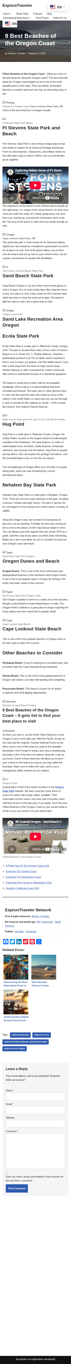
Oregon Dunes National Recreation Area (25, 1042)
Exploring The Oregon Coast (21, 871)
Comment (12, 1131)
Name (10, 1090)
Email (10, 1104)
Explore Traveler (16, 53)
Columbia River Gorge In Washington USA (29, 882)
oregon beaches (20, 1035)
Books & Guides (41, 916)
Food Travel (42, 17)
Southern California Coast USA (22, 888)
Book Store (23, 13)
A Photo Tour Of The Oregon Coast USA (27, 865)
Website (10, 1117)
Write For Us (60, 17)
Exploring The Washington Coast (23, 877)
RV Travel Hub (45, 921)
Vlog (49, 13)
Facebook (31, 931)
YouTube (19, 931)
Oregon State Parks (14, 1049)
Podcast (37, 13)
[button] (11, 13)
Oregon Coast (41, 1035)
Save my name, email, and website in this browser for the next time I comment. (34, 1178)
